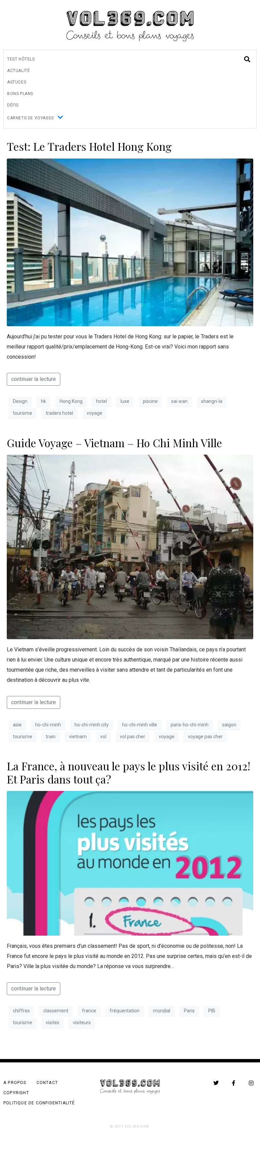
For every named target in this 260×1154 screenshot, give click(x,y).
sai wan (179, 401)
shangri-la (211, 401)
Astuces (16, 82)
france (89, 1010)
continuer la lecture (33, 379)
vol (103, 736)
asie (17, 724)
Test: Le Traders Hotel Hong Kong (89, 146)
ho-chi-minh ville (139, 724)
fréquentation (124, 1010)
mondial (161, 1010)
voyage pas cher (205, 736)
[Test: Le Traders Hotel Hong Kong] (130, 242)
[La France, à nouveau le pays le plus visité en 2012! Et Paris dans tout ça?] (130, 863)
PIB (211, 1010)
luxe (125, 401)
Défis (13, 105)
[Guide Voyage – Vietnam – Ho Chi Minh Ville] (130, 547)
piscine (150, 401)
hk (43, 401)
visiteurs (82, 1022)
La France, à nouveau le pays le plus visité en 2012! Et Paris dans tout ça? (128, 772)
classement (55, 1010)
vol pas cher (132, 736)
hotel (101, 401)
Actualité (18, 70)
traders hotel (59, 413)
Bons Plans (20, 93)
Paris (189, 1010)
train (51, 736)
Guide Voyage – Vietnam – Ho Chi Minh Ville (114, 442)
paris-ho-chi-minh (190, 724)
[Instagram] (251, 1083)
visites (52, 1022)
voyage (94, 413)
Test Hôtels (21, 59)
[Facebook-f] (233, 1083)
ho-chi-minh (48, 724)
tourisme (22, 413)
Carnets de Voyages (30, 118)
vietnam (78, 736)
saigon (229, 724)
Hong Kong (71, 401)
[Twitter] (216, 1083)
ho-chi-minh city (91, 724)
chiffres (21, 1010)
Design (20, 401)
